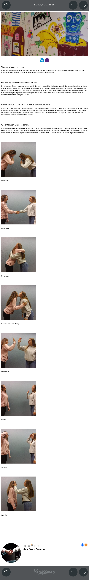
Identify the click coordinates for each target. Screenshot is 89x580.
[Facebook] (82, 544)
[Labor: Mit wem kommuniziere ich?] (41, 62)
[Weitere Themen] (47, 62)
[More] (85, 544)
